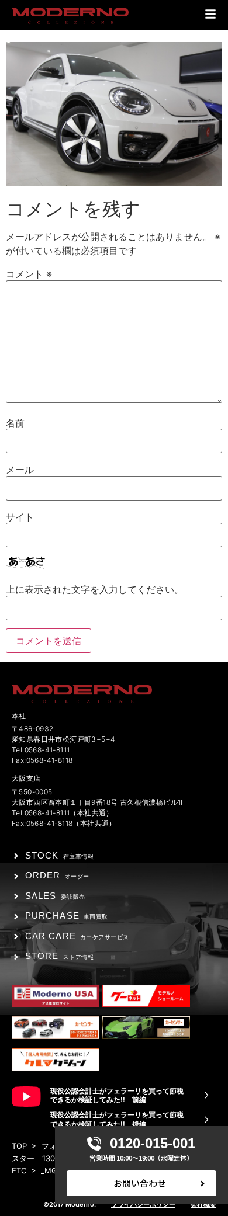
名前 (15, 423)
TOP (19, 1146)
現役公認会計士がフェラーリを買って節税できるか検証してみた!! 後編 (117, 1119)
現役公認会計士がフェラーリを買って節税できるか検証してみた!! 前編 (117, 1095)
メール (20, 469)
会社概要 (203, 1204)
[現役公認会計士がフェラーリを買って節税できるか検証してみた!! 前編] (206, 1095)
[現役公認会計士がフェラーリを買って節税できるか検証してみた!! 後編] (206, 1119)
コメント (29, 274)
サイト (20, 517)
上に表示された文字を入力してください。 (95, 589)
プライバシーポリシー (143, 1204)
